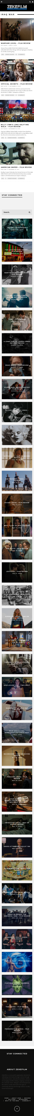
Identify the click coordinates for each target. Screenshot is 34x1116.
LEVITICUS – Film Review (17, 571)
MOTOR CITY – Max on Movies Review (17, 456)
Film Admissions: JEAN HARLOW (17, 434)
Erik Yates (4, 86)
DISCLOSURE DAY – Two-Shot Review (17, 686)
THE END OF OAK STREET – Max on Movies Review (17, 296)
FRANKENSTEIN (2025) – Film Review (17, 1029)
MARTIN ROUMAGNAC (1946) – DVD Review (17, 273)
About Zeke (16, 1098)
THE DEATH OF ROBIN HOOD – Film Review (17, 663)
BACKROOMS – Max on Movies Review (17, 754)
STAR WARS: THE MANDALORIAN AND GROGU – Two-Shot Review (17, 800)
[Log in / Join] (32, 2)
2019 (3, 95)
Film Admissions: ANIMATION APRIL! (17, 869)
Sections (12, 1099)
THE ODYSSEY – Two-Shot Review (17, 479)
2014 (3, 178)
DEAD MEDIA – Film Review (17, 365)
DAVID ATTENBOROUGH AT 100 (17, 846)
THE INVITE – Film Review (17, 548)
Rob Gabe (3, 169)
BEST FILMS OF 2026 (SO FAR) (17, 525)
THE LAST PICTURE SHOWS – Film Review (17, 250)
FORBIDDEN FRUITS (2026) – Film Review (17, 938)
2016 (3, 137)
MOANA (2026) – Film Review (17, 502)
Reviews (27, 1098)
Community (26, 1100)
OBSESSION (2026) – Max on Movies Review (17, 823)
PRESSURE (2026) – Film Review (17, 777)
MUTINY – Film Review (17, 228)
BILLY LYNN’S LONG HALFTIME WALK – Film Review (15, 125)
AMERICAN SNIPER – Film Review (16, 167)
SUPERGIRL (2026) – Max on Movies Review (17, 617)
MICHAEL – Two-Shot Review (17, 892)
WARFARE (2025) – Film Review (16, 43)
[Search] (30, 2)
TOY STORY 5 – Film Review (17, 640)
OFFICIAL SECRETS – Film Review (17, 84)
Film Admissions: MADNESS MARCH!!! (17, 984)
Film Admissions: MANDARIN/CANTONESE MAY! (17, 731)
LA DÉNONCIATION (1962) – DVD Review (17, 411)
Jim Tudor (4, 45)
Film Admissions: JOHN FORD (17, 594)
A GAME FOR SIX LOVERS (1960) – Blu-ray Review (17, 342)
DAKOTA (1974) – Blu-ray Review (17, 709)
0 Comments (21, 54)
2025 (3, 54)
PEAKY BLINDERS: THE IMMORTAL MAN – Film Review (17, 915)
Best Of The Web (12, 1100)
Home (7, 1098)
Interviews (23, 1099)
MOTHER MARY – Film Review (17, 961)
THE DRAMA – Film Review (17, 1007)
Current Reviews (9, 54)
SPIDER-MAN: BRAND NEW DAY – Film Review (17, 388)
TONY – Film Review (17, 319)
